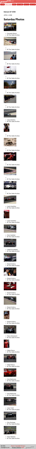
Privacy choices (16, 447)
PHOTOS (26, 4)
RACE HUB (8, 4)
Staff (22, 447)
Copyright (18, 446)
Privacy (23, 446)
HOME (2, 4)
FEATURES (20, 4)
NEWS (14, 4)
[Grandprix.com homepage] (30, 447)
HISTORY (32, 4)
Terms (12, 446)
